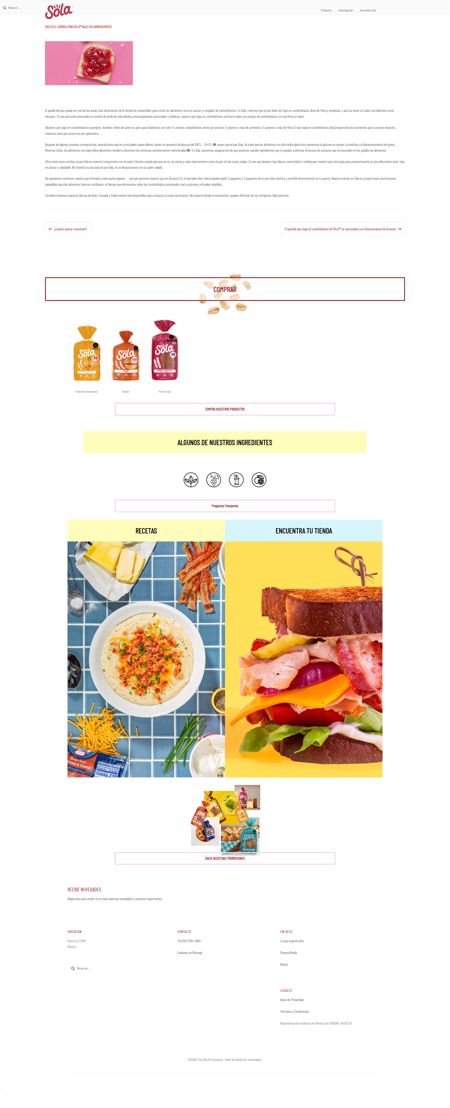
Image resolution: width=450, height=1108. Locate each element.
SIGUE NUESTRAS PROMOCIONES (225, 858)
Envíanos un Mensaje (189, 952)
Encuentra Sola (368, 10)
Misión (284, 964)
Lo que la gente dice (292, 941)
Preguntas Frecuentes (225, 506)
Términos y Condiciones (294, 1011)
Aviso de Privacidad (292, 999)
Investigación (346, 10)
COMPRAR (225, 289)
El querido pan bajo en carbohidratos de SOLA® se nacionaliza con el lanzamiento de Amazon (340, 228)
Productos (326, 10)
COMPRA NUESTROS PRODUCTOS (225, 409)
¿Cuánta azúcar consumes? (70, 228)
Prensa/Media (288, 952)
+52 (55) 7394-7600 (189, 941)
